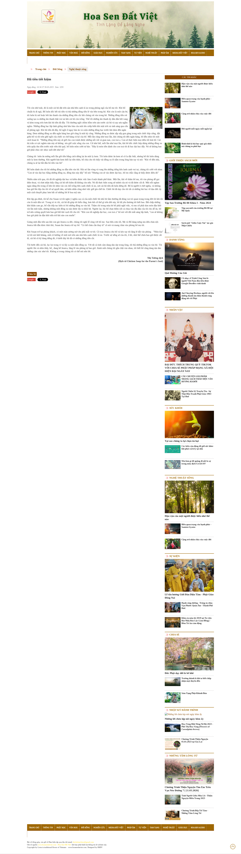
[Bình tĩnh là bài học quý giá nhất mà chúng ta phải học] (173, 147)
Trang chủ (40, 69)
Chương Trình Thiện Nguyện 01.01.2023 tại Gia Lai (194, 740)
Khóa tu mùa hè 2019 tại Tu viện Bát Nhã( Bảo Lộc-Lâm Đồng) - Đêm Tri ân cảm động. (196, 620)
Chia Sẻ (174, 634)
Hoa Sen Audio (198, 53)
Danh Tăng (177, 239)
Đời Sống (85, 53)
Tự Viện (138, 53)
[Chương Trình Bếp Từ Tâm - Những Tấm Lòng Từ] (173, 815)
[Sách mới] (173, 227)
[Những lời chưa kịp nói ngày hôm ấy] (183, 714)
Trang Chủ (34, 53)
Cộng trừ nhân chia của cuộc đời (196, 113)
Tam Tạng (126, 53)
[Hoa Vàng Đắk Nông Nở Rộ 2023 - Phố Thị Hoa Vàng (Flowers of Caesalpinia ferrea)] (173, 727)
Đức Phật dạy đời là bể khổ (179, 673)
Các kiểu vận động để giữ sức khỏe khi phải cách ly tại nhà (197, 447)
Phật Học (61, 53)
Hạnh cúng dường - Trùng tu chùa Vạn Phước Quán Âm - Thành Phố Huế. (197, 605)
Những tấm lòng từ (183, 755)
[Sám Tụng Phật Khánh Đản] (173, 697)
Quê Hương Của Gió (176, 273)
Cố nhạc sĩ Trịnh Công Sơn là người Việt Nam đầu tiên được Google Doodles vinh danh (195, 281)
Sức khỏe (176, 408)
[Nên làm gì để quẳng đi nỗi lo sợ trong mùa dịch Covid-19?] (173, 464)
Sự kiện (174, 556)
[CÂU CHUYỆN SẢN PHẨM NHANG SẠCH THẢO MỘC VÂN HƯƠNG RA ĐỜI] (173, 379)
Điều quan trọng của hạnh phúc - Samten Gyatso (196, 100)
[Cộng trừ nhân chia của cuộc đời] (173, 118)
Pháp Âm (165, 53)
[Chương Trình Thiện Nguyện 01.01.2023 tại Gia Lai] (173, 744)
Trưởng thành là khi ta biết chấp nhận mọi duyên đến (196, 679)
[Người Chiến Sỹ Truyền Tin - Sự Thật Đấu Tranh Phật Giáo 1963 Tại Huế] (173, 395)
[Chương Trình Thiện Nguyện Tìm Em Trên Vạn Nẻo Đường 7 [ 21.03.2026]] (189, 771)
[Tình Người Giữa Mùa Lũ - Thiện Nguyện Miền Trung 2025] (173, 799)
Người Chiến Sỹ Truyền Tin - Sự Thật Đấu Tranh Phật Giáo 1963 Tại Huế (196, 394)
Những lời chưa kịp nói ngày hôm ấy (184, 719)
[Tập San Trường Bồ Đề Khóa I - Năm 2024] (189, 181)
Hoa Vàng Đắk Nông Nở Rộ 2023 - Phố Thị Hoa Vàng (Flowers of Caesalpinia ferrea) (197, 726)
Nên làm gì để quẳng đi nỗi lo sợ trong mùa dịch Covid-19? (196, 462)
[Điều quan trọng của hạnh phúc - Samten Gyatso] (173, 103)
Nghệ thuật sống (77, 69)
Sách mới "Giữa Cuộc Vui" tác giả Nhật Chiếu (197, 224)
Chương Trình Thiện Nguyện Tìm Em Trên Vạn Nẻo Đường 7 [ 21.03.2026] (188, 789)
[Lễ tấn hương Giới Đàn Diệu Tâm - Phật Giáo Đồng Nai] (189, 575)
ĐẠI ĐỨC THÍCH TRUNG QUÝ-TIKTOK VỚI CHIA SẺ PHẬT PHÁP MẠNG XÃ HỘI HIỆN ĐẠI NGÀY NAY (189, 367)
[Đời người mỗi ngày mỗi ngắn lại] (173, 133)
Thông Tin (48, 53)
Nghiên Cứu (112, 53)
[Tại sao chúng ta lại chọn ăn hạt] (189, 424)
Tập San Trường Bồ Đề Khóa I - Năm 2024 (188, 203)
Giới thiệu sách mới (183, 160)
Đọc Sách (33, 60)
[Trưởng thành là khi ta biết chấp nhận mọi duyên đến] (173, 681)
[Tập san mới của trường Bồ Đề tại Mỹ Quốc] (173, 212)
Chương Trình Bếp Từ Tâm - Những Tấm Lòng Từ (194, 811)
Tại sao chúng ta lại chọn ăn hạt (182, 441)
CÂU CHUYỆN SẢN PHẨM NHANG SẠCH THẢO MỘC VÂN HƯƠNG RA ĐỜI (197, 379)
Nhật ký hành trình (183, 710)
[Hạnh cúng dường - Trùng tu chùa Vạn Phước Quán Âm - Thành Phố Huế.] (173, 607)
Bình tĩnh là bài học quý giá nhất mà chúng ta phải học (196, 144)
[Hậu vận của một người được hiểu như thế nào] (173, 88)
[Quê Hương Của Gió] (189, 256)
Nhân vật (176, 310)
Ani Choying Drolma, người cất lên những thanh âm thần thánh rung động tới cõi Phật (197, 296)
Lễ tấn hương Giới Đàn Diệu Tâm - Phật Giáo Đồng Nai (189, 596)
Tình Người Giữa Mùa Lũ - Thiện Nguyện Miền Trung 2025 (196, 796)
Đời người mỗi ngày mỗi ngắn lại (196, 128)
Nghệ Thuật (151, 53)
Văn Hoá (73, 53)
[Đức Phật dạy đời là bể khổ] (189, 653)
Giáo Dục (98, 53)
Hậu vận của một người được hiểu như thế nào (197, 84)
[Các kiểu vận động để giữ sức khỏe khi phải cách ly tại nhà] (173, 449)
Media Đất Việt (179, 53)
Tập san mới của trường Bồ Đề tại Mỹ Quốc (197, 209)
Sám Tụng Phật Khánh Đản (194, 693)
